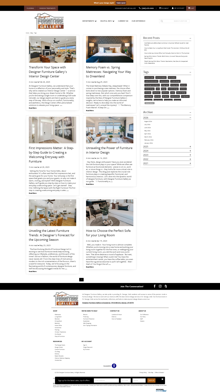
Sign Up (151, 380)
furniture (183, 89)
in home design (175, 81)
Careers (142, 321)
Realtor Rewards (59, 356)
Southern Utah (149, 77)
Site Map (150, 372)
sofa (158, 89)
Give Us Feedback (116, 319)
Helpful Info (106, 21)
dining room (174, 85)
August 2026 (148, 121)
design (164, 89)
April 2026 (147, 134)
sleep (172, 92)
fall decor (165, 96)
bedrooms (165, 92)
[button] (162, 379)
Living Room (185, 96)
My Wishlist (86, 349)
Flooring (30, 8)
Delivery (57, 354)
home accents (175, 96)
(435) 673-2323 (148, 8)
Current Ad (123, 21)
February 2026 (148, 140)
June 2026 (147, 128)
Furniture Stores (161, 77)
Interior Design (181, 92)
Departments (88, 21)
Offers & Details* (159, 372)
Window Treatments (47, 8)
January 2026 (148, 143)
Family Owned (164, 81)
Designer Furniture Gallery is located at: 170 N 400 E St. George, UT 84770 (108, 303)
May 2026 (147, 131)
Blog (31, 33)
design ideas (148, 96)
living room (165, 85)
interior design (149, 89)
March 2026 (148, 137)
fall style (157, 96)
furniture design (173, 89)
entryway (147, 92)
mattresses (156, 92)
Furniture (177, 100)
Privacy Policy (143, 372)
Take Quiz (120, 2)
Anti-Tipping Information (90, 325)
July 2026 (147, 124)
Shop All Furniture (60, 336)
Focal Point (148, 100)
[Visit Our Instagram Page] (160, 286)
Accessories (168, 100)
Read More (33, 108)
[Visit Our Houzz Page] (166, 286)
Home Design (158, 100)
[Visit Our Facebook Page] (155, 286)
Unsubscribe (58, 360)
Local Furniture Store (151, 81)
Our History (172, 77)
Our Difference (138, 21)
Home (27, 33)
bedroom (183, 85)
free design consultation (152, 85)
